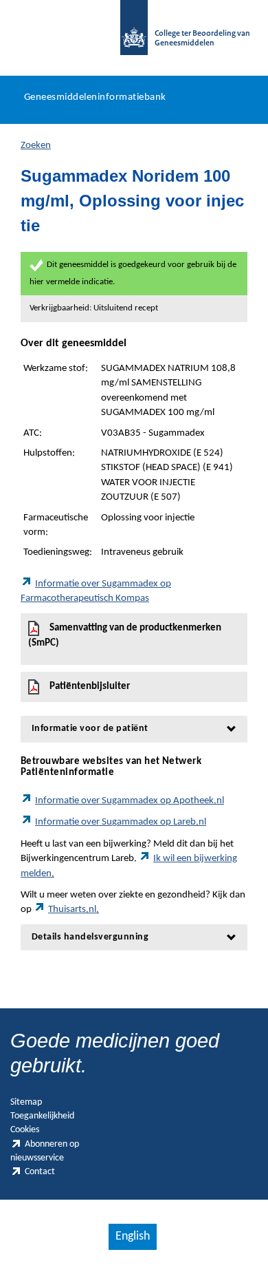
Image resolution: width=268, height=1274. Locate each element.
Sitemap (26, 1102)
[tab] (134, 728)
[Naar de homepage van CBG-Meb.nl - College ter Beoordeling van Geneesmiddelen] (134, 34)
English (132, 1236)
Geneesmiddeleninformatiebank (95, 97)
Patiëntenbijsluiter (89, 686)
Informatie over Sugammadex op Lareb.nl (120, 822)
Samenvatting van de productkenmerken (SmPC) (124, 635)
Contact (40, 1171)
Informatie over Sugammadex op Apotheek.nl (129, 801)
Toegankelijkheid (42, 1116)
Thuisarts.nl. (73, 909)
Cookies (24, 1129)
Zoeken (36, 145)
